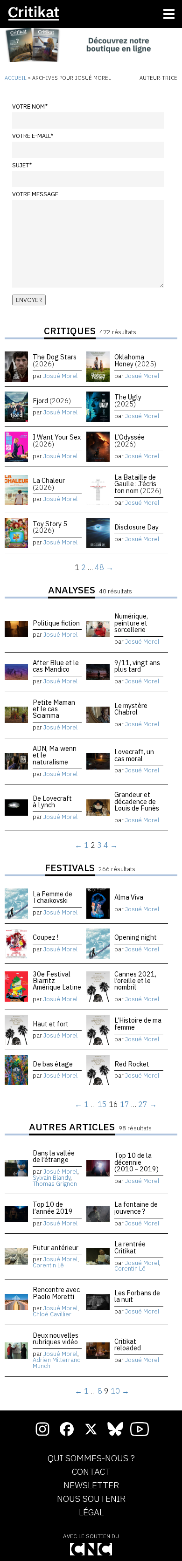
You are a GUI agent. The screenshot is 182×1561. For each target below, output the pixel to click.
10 (115, 1391)
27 (142, 1104)
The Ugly (127, 400)
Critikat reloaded (127, 1344)
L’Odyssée (129, 440)
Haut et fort (51, 1023)
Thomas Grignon (55, 1184)
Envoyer (29, 300)
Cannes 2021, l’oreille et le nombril (135, 981)
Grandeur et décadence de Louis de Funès (136, 801)
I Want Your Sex (57, 440)
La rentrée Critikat (130, 1247)
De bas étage (53, 1063)
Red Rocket (131, 1063)
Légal (91, 1512)
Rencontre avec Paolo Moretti (56, 1292)
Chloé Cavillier (52, 1314)
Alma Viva (128, 897)
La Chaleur (49, 483)
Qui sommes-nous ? (91, 1458)
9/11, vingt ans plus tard (137, 666)
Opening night (135, 937)
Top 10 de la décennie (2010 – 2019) (136, 1162)
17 (124, 1104)
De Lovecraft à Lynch (52, 801)
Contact (91, 1472)
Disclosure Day (136, 527)
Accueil (16, 78)
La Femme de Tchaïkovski (52, 897)
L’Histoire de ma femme (137, 1023)
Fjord (52, 400)
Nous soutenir (91, 1499)
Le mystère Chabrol (130, 708)
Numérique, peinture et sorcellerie (131, 623)
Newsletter (91, 1485)
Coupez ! (45, 937)
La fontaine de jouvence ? (136, 1207)
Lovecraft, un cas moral (134, 755)
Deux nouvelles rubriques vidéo (55, 1338)
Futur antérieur (55, 1247)
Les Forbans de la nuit (137, 1296)
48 (99, 567)
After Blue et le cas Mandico (56, 666)
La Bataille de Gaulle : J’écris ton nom (137, 484)
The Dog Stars (55, 360)
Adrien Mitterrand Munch (57, 1363)
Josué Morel (60, 376)
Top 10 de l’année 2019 (53, 1207)
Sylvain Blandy (51, 1178)
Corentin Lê (48, 1265)
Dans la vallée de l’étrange (54, 1156)
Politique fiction (56, 623)
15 (102, 1104)
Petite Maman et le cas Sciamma (54, 709)
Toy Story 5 (50, 527)
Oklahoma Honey (135, 360)
